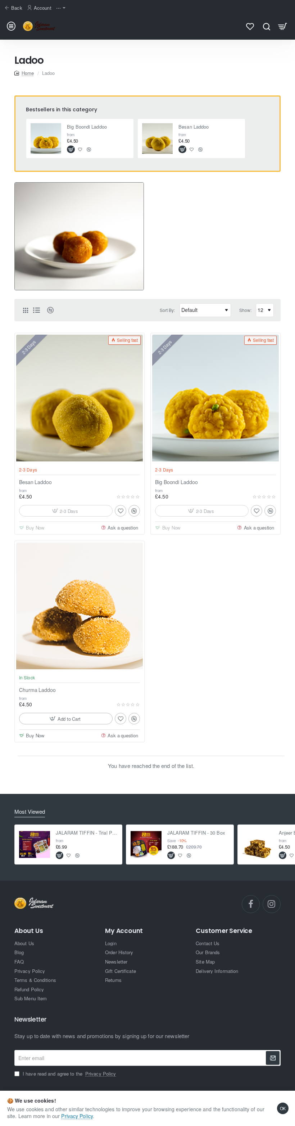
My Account (124, 931)
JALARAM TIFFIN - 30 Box (196, 833)
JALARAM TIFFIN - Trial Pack (87, 833)
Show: (245, 310)
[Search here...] (266, 26)
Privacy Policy (76, 1116)
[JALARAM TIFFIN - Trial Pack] (34, 844)
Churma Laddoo (37, 690)
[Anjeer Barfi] (257, 844)
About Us (28, 931)
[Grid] (25, 310)
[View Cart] (282, 26)
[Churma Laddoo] (79, 605)
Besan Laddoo (193, 127)
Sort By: (167, 310)
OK (283, 1108)
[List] (36, 310)
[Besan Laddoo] (157, 138)
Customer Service (224, 931)
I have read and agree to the (68, 1074)
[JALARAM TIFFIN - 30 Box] (146, 844)
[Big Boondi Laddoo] (46, 138)
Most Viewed (29, 811)
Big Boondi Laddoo (87, 127)
